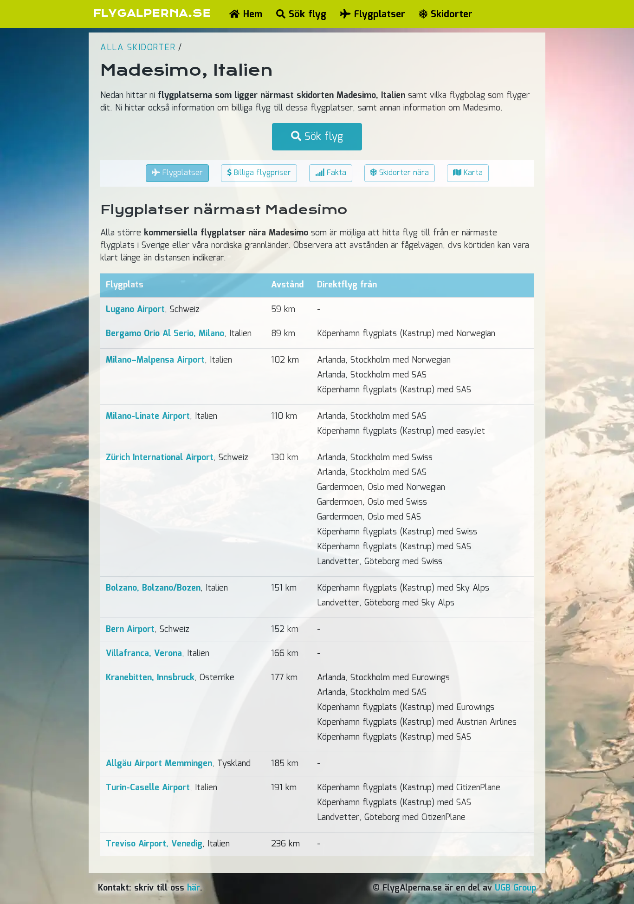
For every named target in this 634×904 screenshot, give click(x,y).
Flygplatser (378, 14)
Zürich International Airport (159, 457)
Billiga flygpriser (261, 173)
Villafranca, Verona (144, 653)
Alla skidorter (137, 47)
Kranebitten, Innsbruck (150, 677)
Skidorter (449, 14)
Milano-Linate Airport (148, 416)
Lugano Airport (135, 309)
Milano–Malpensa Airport (155, 360)
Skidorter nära (403, 173)
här (193, 888)
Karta (472, 173)
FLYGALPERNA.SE (152, 13)
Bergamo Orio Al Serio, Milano (165, 333)
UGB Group (515, 888)
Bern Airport (130, 629)
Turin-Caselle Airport (148, 787)
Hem (251, 14)
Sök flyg (305, 14)
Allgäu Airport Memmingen (159, 763)
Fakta (335, 173)
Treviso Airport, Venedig (154, 844)
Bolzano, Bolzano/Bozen (153, 588)
